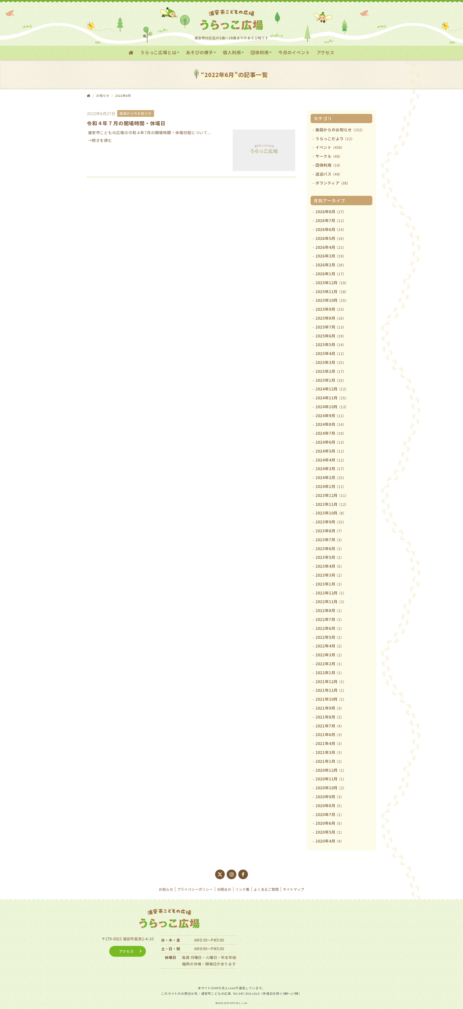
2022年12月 (331, 593)
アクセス (325, 52)
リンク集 (242, 889)
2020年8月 (329, 805)
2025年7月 (330, 327)
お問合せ (224, 889)
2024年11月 (332, 398)
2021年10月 (331, 699)
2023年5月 (329, 557)
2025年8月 (330, 318)
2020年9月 (329, 796)
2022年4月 (329, 646)
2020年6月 (329, 823)
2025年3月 (330, 362)
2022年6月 (329, 628)
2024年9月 (330, 415)
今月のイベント (294, 52)
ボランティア (332, 183)
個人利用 (232, 52)
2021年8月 (329, 717)
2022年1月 (329, 672)
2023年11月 (332, 504)
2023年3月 (329, 575)
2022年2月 (329, 663)
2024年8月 (330, 424)
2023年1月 (329, 584)
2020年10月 (331, 788)
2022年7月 (329, 619)
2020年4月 (329, 841)
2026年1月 (330, 274)
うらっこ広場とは (158, 52)
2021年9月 (329, 708)
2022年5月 (329, 637)
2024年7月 (330, 433)
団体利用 (260, 52)
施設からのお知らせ (340, 129)
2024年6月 (330, 442)
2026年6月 (330, 229)
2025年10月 (332, 300)
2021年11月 (331, 690)
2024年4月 (330, 460)
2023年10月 (331, 513)
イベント (330, 147)
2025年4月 (330, 353)
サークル (328, 156)
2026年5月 (330, 238)
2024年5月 (330, 451)
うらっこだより (335, 138)
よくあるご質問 (266, 889)
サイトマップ (293, 889)
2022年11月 (331, 601)
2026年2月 (330, 265)
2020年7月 (329, 814)
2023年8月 (329, 531)
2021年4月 (329, 743)
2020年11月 (331, 779)
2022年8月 (329, 610)
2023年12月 (332, 495)
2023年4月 (329, 566)
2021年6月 (329, 734)
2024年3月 (330, 468)
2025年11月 (332, 291)
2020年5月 (329, 832)
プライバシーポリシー (195, 889)
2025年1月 (330, 380)
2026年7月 (330, 220)
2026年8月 (330, 211)
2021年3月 (329, 752)
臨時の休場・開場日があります (209, 963)
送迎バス (328, 174)
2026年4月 (330, 247)
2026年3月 (330, 256)
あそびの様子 (199, 52)
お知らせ (166, 889)
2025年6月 (330, 336)
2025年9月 (330, 309)
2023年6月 (329, 548)
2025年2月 (330, 371)
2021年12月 (331, 681)
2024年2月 (330, 477)
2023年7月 (329, 539)
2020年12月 (331, 770)
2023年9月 (330, 522)
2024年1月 (330, 486)
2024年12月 (332, 389)
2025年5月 (330, 344)
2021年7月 (329, 726)
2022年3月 (329, 655)
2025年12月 (332, 282)
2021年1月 (329, 761)
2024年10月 (332, 406)
